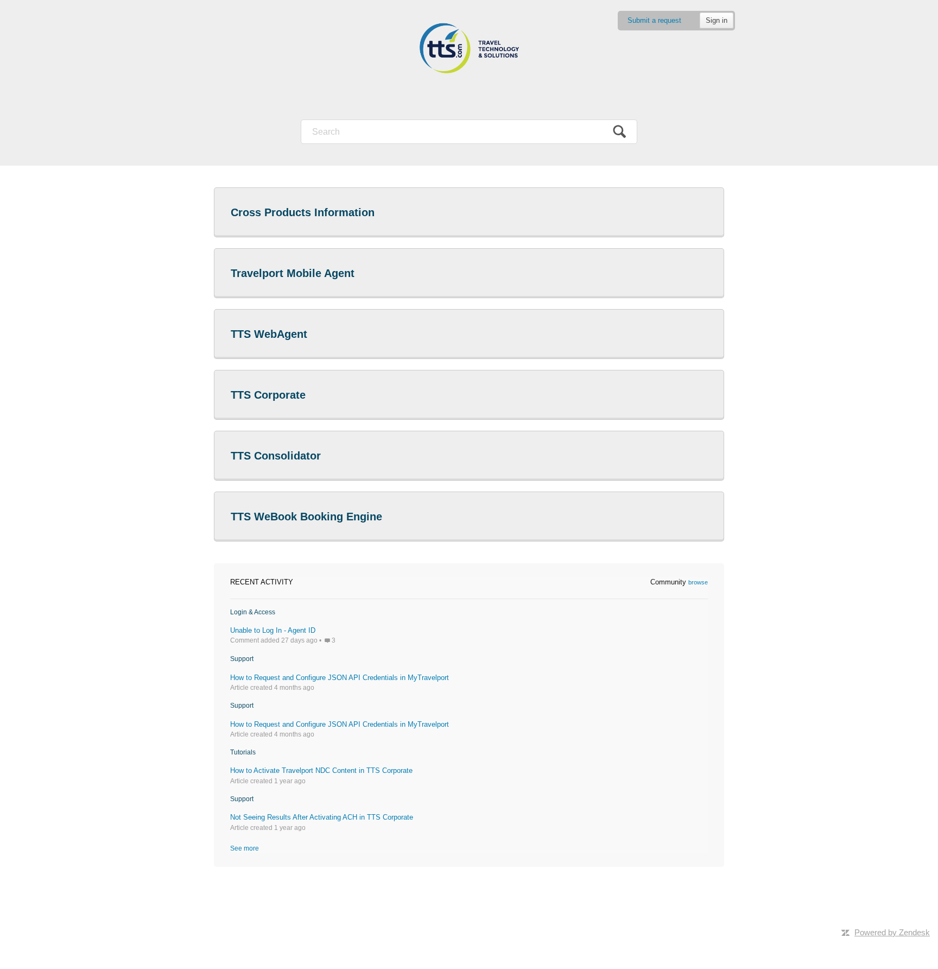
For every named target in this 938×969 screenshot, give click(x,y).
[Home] (469, 49)
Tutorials (243, 752)
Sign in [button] (716, 20)
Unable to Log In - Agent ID (272, 630)
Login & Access (252, 612)
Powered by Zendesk (892, 932)
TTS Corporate (268, 395)
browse (698, 582)
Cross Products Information (303, 212)
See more (244, 848)
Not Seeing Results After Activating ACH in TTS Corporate (321, 817)
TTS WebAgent (269, 334)
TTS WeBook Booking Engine (306, 517)
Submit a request (654, 20)
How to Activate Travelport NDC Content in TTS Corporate (321, 770)
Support (241, 659)
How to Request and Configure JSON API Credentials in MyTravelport (339, 678)
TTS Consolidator (276, 456)
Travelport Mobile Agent (292, 273)
